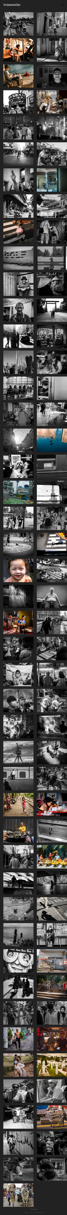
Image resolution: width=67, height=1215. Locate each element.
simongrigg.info (40, 1212)
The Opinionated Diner (12, 4)
